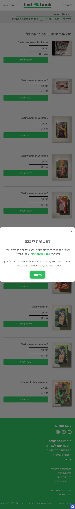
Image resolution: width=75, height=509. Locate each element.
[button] (72, 507)
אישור (37, 274)
